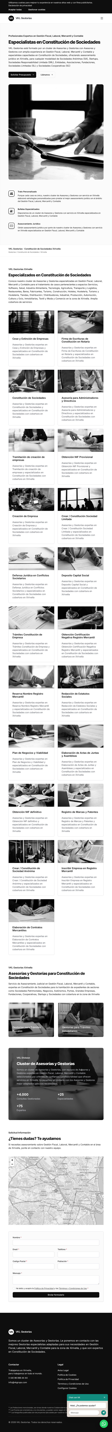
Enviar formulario (56, 1295)
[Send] (103, 1412)
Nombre (17, 1237)
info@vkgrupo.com (17, 1382)
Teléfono (62, 1249)
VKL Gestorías (23, 18)
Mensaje (17, 1273)
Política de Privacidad (44, 1288)
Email (16, 1249)
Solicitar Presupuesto (21, 75)
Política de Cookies (67, 1375)
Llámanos (45, 75)
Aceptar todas (15, 9)
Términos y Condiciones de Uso (73, 1288)
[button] (56, 1190)
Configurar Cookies (67, 1388)
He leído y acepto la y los (52, 1288)
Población (63, 1261)
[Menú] (102, 18)
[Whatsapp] (104, 1424)
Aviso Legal (63, 1370)
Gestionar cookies (36, 9)
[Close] (104, 1397)
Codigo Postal (20, 1261)
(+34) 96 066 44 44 (18, 1378)
